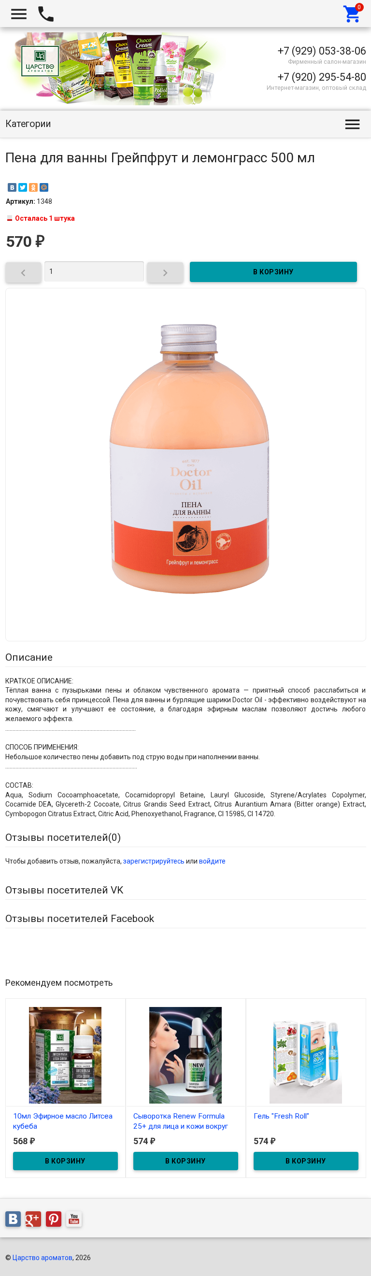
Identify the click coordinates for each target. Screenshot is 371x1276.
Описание (29, 657)
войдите (212, 861)
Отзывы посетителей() (63, 837)
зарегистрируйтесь (154, 861)
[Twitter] (22, 187)
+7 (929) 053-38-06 (322, 51)
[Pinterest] (56, 1220)
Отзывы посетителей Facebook (79, 918)
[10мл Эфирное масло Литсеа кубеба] (65, 1054)
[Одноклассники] (33, 187)
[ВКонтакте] (12, 187)
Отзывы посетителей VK (64, 890)
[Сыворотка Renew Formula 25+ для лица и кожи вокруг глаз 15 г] (185, 1054)
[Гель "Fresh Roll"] (306, 1054)
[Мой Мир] (44, 187)
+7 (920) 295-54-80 (322, 77)
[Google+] (36, 1220)
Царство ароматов (42, 1258)
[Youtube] (76, 1220)
